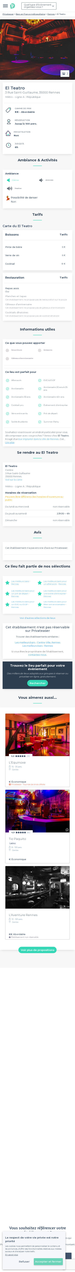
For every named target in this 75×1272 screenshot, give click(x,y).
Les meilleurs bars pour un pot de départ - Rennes (22, 593)
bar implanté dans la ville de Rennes (38, 439)
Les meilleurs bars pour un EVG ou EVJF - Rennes (22, 604)
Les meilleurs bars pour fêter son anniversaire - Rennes (55, 604)
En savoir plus (11, 1255)
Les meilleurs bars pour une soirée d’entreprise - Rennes (55, 593)
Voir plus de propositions (37, 950)
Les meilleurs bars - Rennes (37, 645)
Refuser (24, 1261)
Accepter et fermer (48, 1261)
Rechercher (38, 683)
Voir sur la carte (13, 479)
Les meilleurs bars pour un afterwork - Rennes (55, 582)
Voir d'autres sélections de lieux (37, 618)
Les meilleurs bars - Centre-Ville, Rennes (37, 642)
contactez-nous (37, 654)
